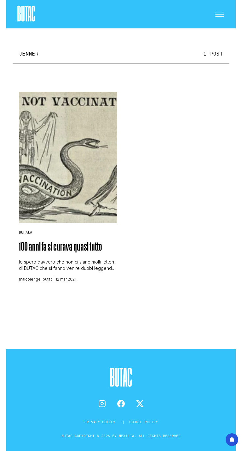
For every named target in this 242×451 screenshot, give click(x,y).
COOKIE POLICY (143, 421)
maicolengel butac (36, 279)
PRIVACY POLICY (101, 421)
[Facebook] (121, 403)
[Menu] (220, 14)
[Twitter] (140, 403)
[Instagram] (102, 403)
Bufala (25, 232)
